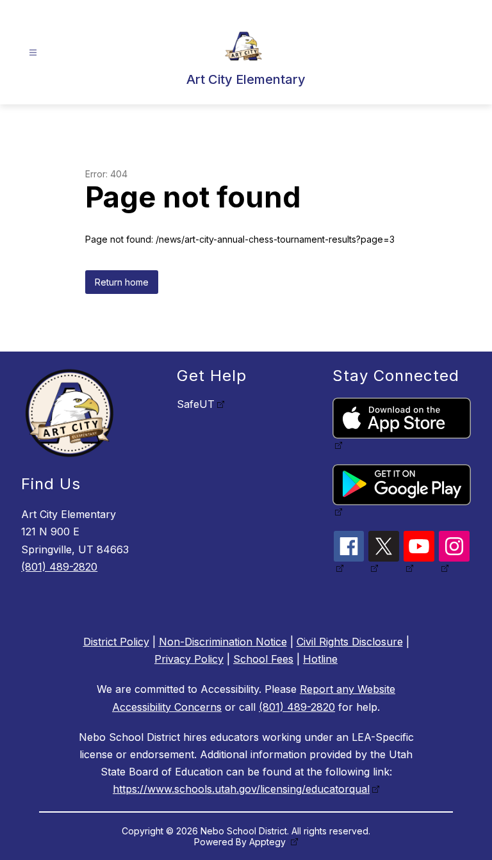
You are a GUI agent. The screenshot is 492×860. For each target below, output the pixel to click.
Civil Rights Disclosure (350, 641)
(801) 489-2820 (59, 566)
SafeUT (196, 404)
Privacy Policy (189, 659)
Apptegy (268, 841)
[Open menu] (33, 52)
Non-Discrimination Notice (223, 641)
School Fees (263, 659)
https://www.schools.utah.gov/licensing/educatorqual (241, 789)
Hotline (320, 659)
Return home (122, 282)
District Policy (116, 641)
